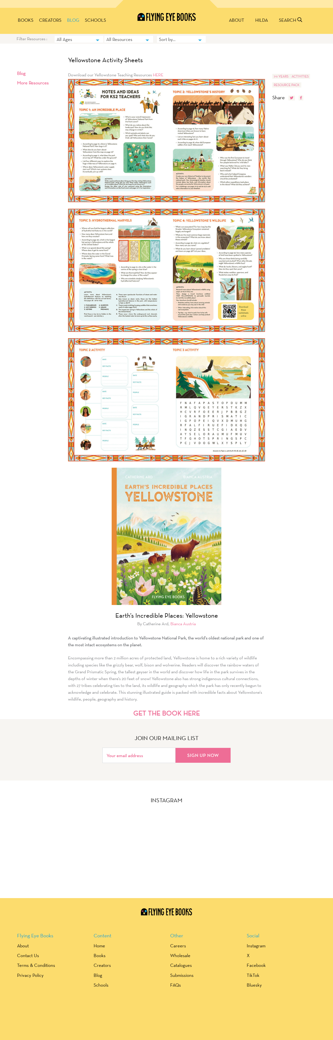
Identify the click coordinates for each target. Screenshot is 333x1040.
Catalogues (181, 965)
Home (99, 946)
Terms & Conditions (36, 965)
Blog (73, 20)
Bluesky (254, 985)
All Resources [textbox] (119, 39)
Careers (178, 946)
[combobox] (79, 39)
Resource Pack (287, 85)
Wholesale (180, 955)
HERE (158, 75)
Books (25, 20)
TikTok (253, 975)
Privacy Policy (30, 975)
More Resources (33, 83)
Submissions (182, 975)
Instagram (256, 946)
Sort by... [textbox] (167, 39)
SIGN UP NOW (203, 755)
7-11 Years (281, 76)
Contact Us (28, 955)
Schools (95, 20)
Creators (50, 20)
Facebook (256, 965)
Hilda (261, 20)
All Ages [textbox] (64, 39)
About (236, 20)
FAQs (175, 985)
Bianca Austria (183, 623)
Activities (300, 76)
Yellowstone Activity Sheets (105, 60)
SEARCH (288, 20)
